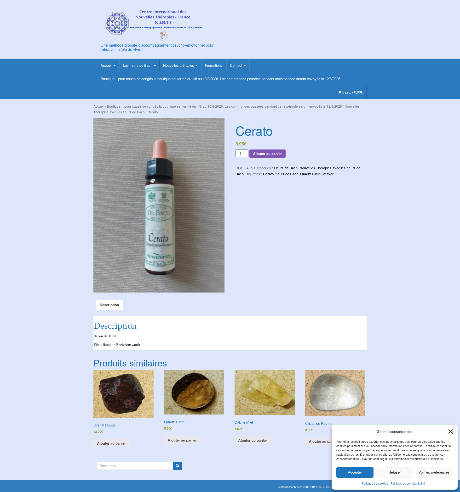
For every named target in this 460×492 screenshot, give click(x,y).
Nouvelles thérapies (179, 65)
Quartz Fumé (310, 173)
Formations (214, 65)
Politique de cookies (375, 483)
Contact (236, 65)
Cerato (268, 173)
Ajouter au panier (267, 153)
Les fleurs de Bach (138, 65)
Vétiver (328, 173)
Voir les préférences (434, 472)
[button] (450, 431)
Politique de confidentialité (408, 483)
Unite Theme (326, 487)
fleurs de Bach (287, 173)
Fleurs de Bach (286, 167)
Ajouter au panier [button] (111, 443)
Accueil (107, 65)
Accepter (355, 472)
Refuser (394, 472)
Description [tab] (109, 304)
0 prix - (352, 91)
